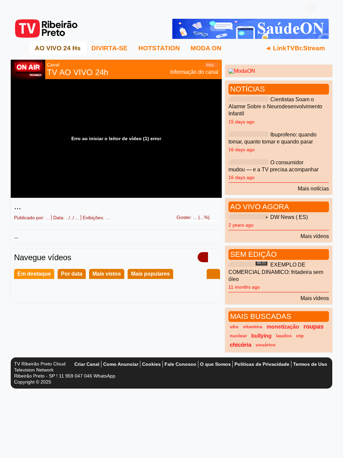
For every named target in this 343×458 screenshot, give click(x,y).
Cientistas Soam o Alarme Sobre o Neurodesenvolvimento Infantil (275, 107)
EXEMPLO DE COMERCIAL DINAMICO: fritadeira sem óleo (275, 272)
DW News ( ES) (289, 217)
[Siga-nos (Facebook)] (17, 7)
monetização (283, 327)
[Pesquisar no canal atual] (213, 274)
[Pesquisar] (324, 8)
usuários (266, 344)
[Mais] (235, 48)
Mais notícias (313, 188)
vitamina (252, 326)
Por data (71, 274)
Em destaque (34, 274)
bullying (261, 336)
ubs (234, 326)
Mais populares (150, 274)
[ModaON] (241, 70)
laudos (284, 335)
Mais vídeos (314, 236)
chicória (240, 345)
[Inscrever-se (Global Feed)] (27, 7)
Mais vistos (106, 274)
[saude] (250, 28)
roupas (313, 326)
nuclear (238, 335)
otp (300, 335)
